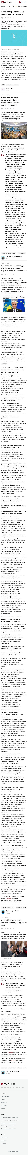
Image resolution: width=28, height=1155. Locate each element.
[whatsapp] (5, 18)
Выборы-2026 (10, 6)
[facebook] (11, 1087)
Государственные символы (8, 1123)
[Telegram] (8, 18)
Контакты (3, 1140)
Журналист (21, 253)
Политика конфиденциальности (9, 1120)
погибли (13, 1060)
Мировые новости (12, 85)
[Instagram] (2, 18)
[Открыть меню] (25, 2)
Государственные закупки (8, 1129)
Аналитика (4, 1102)
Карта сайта (4, 1138)
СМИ (3, 85)
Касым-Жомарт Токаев (9, 253)
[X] (14, 18)
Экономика (4, 1105)
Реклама (3, 1143)
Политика (3, 1099)
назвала (10, 1052)
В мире (4, 1068)
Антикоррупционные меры (8, 1126)
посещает (9, 898)
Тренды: (3, 6)
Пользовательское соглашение (9, 1117)
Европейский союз (8, 907)
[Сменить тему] (20, 2)
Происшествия (5, 1096)
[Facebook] (11, 18)
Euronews (18, 285)
